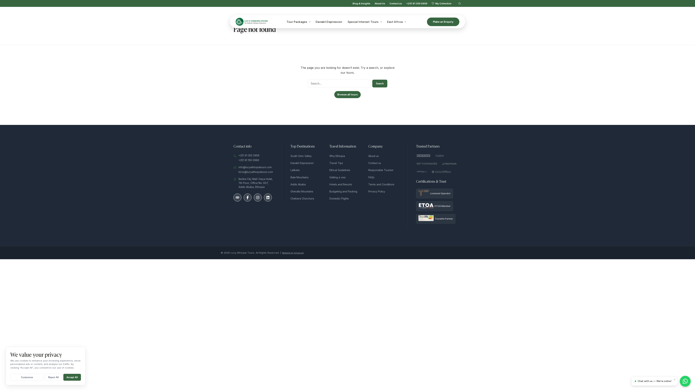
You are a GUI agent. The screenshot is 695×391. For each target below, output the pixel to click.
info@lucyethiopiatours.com (255, 167)
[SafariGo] (421, 171)
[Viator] (440, 156)
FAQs (371, 177)
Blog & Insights (361, 3)
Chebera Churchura (302, 198)
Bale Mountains (299, 177)
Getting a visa (337, 177)
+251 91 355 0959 (416, 3)
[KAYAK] (423, 156)
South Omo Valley (301, 155)
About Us (380, 3)
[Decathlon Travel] (449, 163)
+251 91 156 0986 (249, 160)
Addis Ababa (298, 184)
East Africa (395, 22)
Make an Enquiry (443, 21)
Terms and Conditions (381, 184)
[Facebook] (248, 197)
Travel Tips (336, 163)
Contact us (395, 3)
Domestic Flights (339, 198)
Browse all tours (347, 94)
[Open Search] (460, 3)
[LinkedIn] (268, 197)
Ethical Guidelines (339, 170)
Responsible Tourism (380, 170)
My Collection (443, 3)
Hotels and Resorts (340, 184)
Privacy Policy (376, 191)
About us (373, 155)
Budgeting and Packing (343, 191)
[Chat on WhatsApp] (685, 381)
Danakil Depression (329, 22)
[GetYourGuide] (427, 163)
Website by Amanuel (293, 253)
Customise (27, 377)
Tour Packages (297, 22)
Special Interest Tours (363, 22)
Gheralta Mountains (301, 191)
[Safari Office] (441, 171)
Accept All (72, 377)
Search (380, 83)
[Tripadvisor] (237, 197)
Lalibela (295, 170)
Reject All (53, 377)
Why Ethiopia (337, 155)
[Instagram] (258, 197)
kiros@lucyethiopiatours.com (256, 171)
